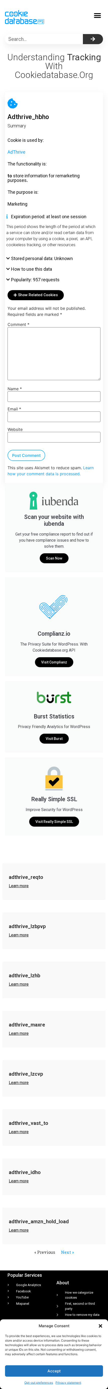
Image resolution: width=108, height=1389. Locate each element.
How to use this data (31, 269)
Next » (67, 1252)
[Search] (93, 39)
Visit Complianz (54, 662)
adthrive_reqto (26, 877)
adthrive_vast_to (28, 1123)
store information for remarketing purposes (44, 178)
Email (14, 409)
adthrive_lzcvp (26, 1074)
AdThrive (16, 152)
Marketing (17, 204)
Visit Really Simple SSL (54, 822)
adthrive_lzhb (24, 976)
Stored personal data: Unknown (42, 258)
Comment (18, 324)
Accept (54, 1371)
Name (15, 389)
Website (15, 429)
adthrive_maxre (27, 1025)
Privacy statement (68, 1382)
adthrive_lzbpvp (27, 926)
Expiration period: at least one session (48, 216)
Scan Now (54, 558)
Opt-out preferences (38, 1382)
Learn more (19, 885)
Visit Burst (54, 739)
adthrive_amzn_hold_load (39, 1221)
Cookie (14, 140)
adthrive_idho (25, 1172)
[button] (100, 1325)
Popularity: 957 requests (35, 279)
